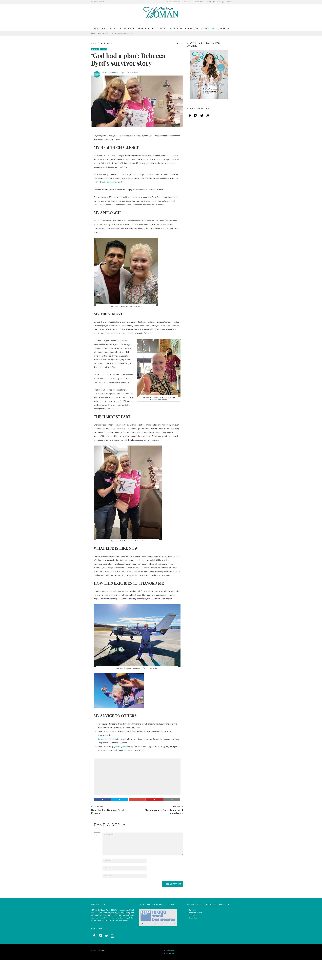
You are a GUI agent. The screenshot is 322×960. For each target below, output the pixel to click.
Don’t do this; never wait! (111, 182)
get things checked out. (124, 746)
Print (181, 43)
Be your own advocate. (107, 739)
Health (103, 49)
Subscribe (192, 910)
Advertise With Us (195, 912)
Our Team (192, 915)
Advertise (170, 953)
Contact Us (193, 918)
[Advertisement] (115, 776)
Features (95, 49)
